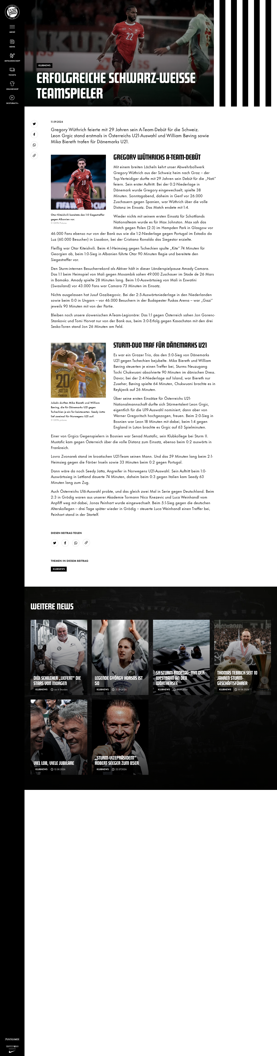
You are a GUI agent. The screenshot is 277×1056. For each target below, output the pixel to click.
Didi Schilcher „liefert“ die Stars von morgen (57, 680)
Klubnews (59, 569)
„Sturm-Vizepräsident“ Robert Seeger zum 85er (117, 760)
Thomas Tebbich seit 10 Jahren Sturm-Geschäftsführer (237, 677)
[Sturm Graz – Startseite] (12, 12)
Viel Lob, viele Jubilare (54, 763)
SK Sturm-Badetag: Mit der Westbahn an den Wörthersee (180, 677)
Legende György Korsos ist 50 (119, 680)
